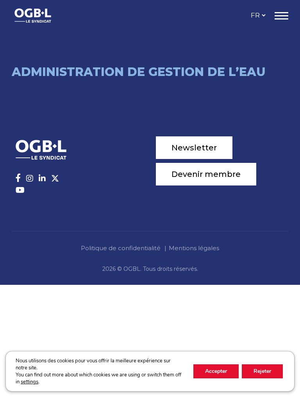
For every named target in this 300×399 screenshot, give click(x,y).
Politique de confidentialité (121, 248)
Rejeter (262, 371)
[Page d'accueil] (41, 15)
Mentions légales (194, 248)
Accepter (216, 371)
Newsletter (194, 147)
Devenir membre (206, 174)
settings (29, 381)
